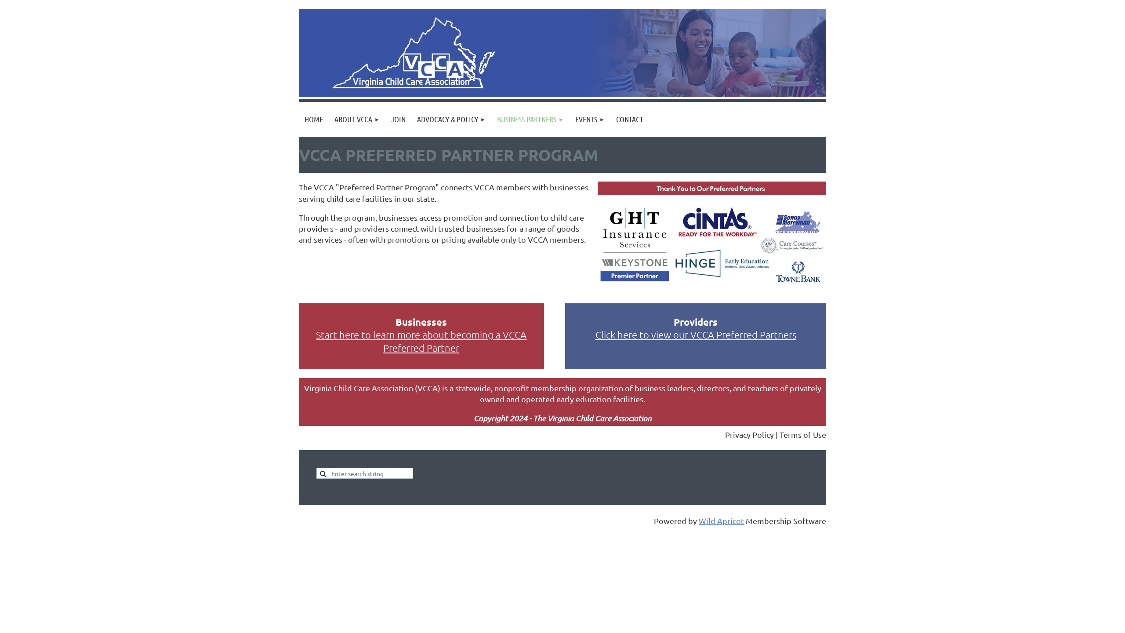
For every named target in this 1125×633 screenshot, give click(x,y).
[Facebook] (305, 435)
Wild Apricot (721, 520)
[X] (325, 435)
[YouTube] (364, 435)
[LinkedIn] (344, 435)
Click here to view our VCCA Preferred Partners (695, 334)
